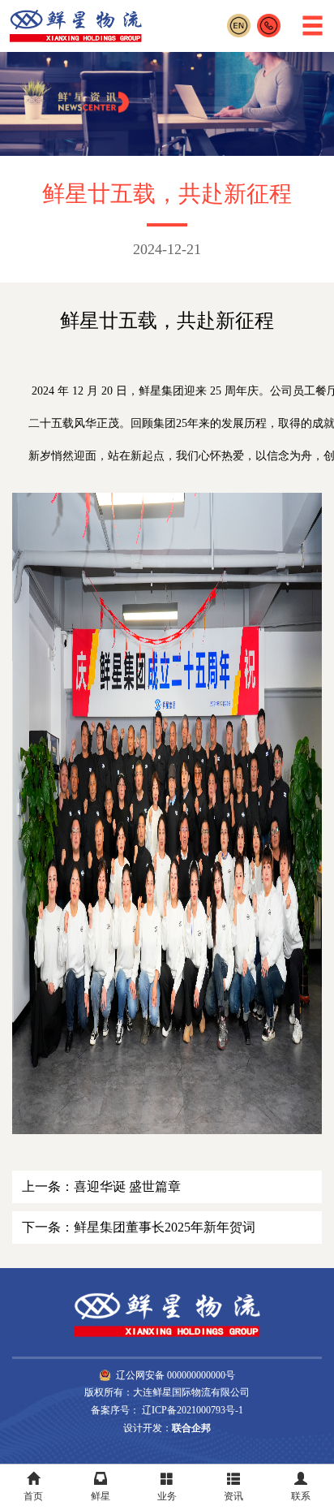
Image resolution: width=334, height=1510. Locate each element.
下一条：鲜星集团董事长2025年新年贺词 (138, 1227)
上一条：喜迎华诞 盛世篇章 (101, 1186)
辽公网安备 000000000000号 (175, 1375)
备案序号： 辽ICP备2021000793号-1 (167, 1410)
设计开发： (167, 1428)
